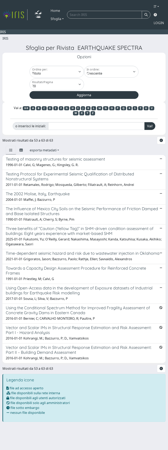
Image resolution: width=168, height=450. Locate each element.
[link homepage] (14, 14)
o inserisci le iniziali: (30, 126)
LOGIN (159, 23)
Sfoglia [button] (56, 19)
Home (55, 10)
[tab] (11, 150)
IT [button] (155, 6)
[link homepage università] (38, 14)
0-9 (26, 108)
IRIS (5, 38)
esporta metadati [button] (43, 150)
